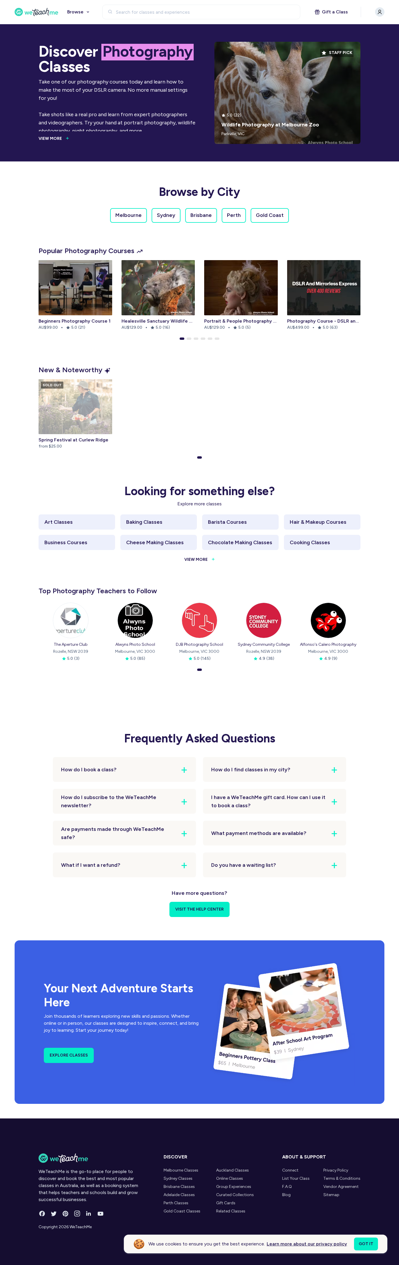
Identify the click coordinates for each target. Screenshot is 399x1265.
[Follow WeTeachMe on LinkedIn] (88, 1213)
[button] (182, 338)
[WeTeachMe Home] (92, 1158)
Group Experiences (233, 1186)
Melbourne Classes (181, 1170)
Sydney (166, 215)
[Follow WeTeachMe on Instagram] (77, 1213)
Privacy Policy (335, 1170)
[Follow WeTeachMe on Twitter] (53, 1213)
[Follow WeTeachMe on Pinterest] (65, 1213)
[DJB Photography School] (199, 620)
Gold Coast (270, 215)
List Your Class (296, 1178)
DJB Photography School (199, 644)
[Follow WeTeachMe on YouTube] (100, 1213)
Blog (286, 1194)
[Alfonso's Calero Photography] (328, 620)
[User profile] (379, 12)
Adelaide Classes (179, 1194)
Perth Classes (176, 1202)
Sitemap (331, 1194)
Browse (75, 12)
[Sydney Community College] (264, 620)
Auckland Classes (232, 1170)
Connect (290, 1170)
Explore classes (69, 1055)
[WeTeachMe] (36, 12)
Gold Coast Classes (182, 1211)
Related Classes (230, 1211)
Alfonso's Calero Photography (328, 644)
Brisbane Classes (179, 1186)
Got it (366, 1243)
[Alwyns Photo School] (135, 620)
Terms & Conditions (341, 1178)
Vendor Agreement (341, 1186)
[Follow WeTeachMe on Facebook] (42, 1213)
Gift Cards (225, 1202)
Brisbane (201, 215)
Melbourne (128, 215)
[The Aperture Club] (71, 620)
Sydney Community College (264, 644)
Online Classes (229, 1178)
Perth (234, 215)
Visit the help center (199, 909)
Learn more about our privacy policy (307, 1244)
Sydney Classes (178, 1178)
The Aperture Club (71, 644)
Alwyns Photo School (135, 644)
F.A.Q (287, 1186)
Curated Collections (235, 1194)
